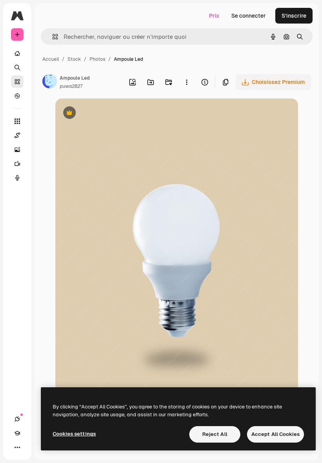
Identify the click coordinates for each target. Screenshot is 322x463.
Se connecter (248, 15)
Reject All (214, 434)
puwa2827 (71, 86)
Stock (74, 59)
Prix (214, 15)
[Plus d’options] (186, 82)
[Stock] (17, 81)
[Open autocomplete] (52, 37)
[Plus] (17, 447)
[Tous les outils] (17, 121)
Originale (107, 113)
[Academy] (17, 433)
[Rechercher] (17, 67)
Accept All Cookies (275, 434)
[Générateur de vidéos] (17, 163)
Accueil (50, 59)
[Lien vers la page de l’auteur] (49, 82)
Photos (97, 59)
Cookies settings (74, 433)
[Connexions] (17, 419)
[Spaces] (17, 135)
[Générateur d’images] (17, 149)
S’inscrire (294, 15)
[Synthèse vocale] (17, 177)
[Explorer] (17, 95)
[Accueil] (17, 53)
